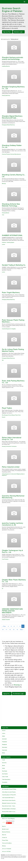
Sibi (3, 360)
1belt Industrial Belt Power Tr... (8, 797)
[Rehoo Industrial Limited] (14, 457)
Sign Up (4, 826)
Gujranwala (4, 750)
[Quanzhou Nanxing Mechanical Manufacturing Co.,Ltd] (14, 486)
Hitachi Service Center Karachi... (9, 800)
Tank (3, 214)
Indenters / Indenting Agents (8, 242)
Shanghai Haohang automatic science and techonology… (12, 58)
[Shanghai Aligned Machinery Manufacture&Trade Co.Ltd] (14, 106)
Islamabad (4, 739)
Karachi (3, 417)
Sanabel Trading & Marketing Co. (14, 265)
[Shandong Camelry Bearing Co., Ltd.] (14, 165)
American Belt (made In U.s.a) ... (9, 811)
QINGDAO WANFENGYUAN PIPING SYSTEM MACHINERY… (12, 611)
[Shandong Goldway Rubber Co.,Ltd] (14, 135)
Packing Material (5, 212)
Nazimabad (4, 747)
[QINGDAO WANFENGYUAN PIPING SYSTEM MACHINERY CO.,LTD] (14, 599)
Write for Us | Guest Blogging (8, 818)
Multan (3, 753)
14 (17, 629)
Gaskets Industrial (6, 619)
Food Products (5, 559)
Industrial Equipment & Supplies (9, 328)
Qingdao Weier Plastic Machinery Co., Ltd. (14, 580)
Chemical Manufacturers (15, 154)
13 (13, 629)
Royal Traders (7, 408)
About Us (4, 834)
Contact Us (4, 837)
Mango (13, 415)
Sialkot (3, 736)
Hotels (3, 768)
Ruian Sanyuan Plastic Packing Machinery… (13, 321)
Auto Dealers (5, 773)
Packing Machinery (6, 95)
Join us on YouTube (6, 851)
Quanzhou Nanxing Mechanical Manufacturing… (13, 496)
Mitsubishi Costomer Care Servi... (9, 803)
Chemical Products (6, 154)
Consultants (4, 782)
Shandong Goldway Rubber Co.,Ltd (12, 146)
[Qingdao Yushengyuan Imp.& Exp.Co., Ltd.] (14, 540)
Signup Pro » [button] (6, 693)
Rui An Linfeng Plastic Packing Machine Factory (13, 350)
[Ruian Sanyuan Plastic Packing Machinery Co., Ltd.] (14, 310)
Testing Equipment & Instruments (9, 474)
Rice (3, 415)
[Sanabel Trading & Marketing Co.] (14, 255)
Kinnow (10, 415)
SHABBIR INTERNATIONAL (12, 235)
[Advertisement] (14, 710)
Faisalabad (4, 741)
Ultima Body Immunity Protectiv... (9, 792)
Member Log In (5, 829)
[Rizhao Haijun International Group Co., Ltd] (14, 428)
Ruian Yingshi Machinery (11, 292)
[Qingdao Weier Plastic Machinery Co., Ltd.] (14, 570)
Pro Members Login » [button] (19, 693)
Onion (19, 415)
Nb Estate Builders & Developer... (9, 808)
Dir (2, 588)
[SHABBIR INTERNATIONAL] (14, 225)
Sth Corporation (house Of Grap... (9, 789)
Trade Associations (6, 779)
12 (10, 629)
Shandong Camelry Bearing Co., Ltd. (13, 175)
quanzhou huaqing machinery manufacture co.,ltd (12, 524)
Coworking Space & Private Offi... (9, 794)
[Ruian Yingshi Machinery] (14, 283)
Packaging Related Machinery (8, 124)
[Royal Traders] (14, 398)
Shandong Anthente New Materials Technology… (11, 205)
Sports (3, 765)
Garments (4, 762)
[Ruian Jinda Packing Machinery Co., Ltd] (14, 371)
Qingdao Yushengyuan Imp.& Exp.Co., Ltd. (12, 551)
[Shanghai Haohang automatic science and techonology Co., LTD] (14, 47)
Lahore (3, 244)
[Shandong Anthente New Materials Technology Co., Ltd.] (14, 194)
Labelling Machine (6, 66)
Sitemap (4, 845)
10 (2, 629)
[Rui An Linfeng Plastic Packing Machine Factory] (14, 339)
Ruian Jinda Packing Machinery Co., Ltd (13, 381)
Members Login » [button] (19, 32)
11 (6, 629)
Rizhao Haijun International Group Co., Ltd (11, 438)
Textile (3, 760)
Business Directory (6, 832)
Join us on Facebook (6, 848)
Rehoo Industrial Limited (10, 467)
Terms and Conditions (7, 843)
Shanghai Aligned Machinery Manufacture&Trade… (12, 117)
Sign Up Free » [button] (7, 32)
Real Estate (4, 771)
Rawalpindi (4, 744)
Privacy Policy (5, 840)
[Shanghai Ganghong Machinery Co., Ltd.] (14, 77)
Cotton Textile (5, 776)
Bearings (4, 183)
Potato (16, 415)
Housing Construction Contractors (9, 446)
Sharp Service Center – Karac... (9, 806)
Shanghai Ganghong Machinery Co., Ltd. (13, 87)
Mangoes (6, 415)
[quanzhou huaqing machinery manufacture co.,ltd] (14, 513)
